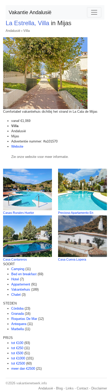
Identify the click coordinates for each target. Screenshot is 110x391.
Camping (17, 269)
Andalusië (13, 31)
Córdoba (17, 308)
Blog (59, 388)
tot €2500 (18, 363)
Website (17, 146)
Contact (82, 388)
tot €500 (17, 353)
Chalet (16, 295)
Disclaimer (99, 388)
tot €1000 (18, 358)
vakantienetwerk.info (31, 383)
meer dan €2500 (23, 368)
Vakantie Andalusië (30, 12)
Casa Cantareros (15, 259)
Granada (17, 314)
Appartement (20, 284)
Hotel (15, 279)
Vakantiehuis (20, 289)
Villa (26, 31)
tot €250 (17, 348)
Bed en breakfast (24, 274)
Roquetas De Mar (24, 319)
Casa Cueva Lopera (72, 259)
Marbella (17, 329)
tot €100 (17, 343)
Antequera (18, 324)
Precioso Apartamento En (75, 213)
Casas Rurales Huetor (18, 213)
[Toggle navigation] (94, 12)
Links (70, 388)
